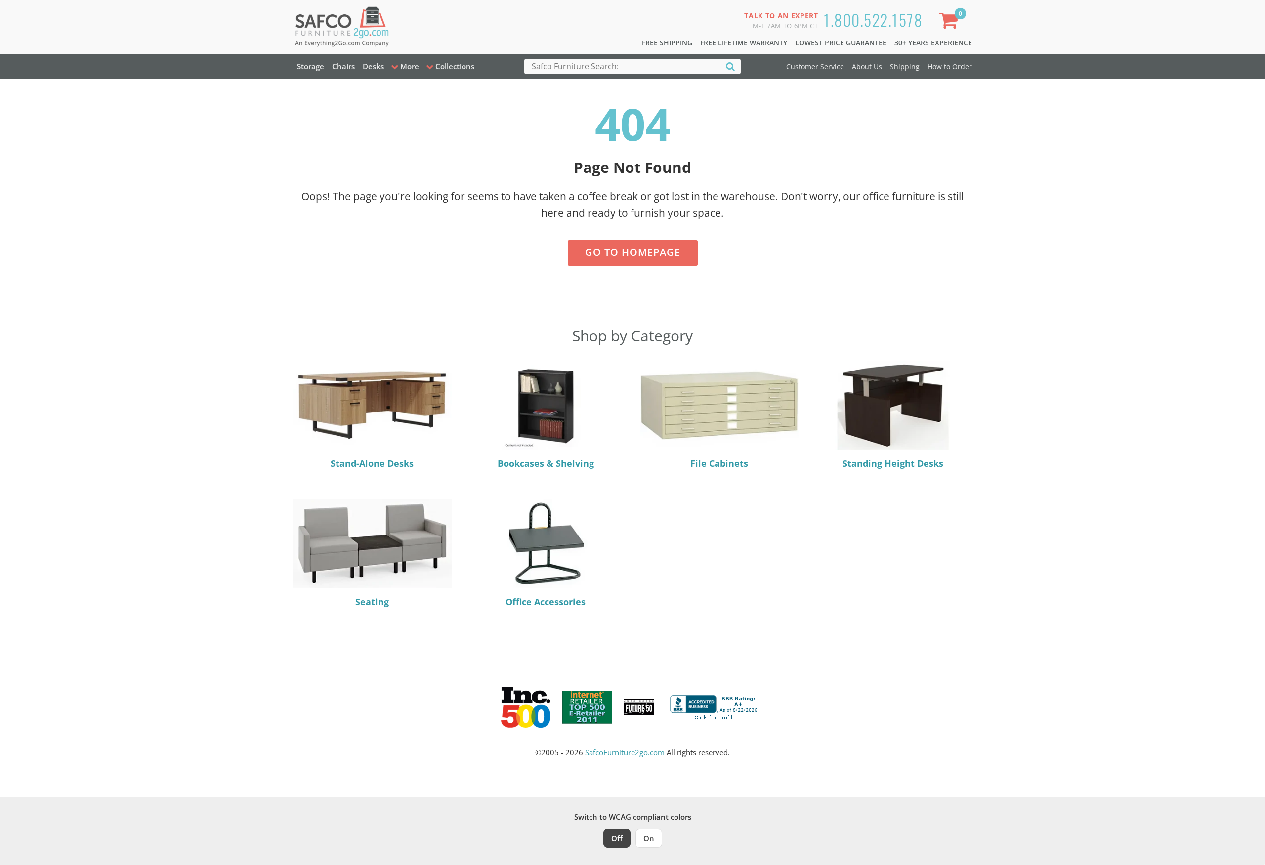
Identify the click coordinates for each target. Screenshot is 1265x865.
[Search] (730, 66)
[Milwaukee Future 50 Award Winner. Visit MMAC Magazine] (639, 707)
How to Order (950, 66)
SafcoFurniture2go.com (625, 752)
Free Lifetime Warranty (743, 42)
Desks (373, 66)
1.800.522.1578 (873, 19)
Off (617, 838)
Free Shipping (667, 42)
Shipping (905, 66)
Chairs (343, 66)
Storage (310, 66)
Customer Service (815, 66)
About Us (867, 66)
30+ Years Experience (933, 42)
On (648, 838)
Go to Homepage (632, 252)
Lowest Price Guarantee (840, 42)
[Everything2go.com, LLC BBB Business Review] (715, 706)
